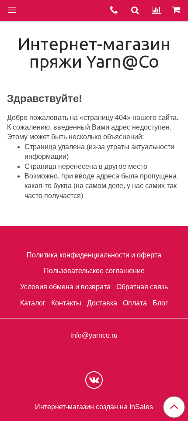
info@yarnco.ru (94, 335)
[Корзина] (177, 10)
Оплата (135, 303)
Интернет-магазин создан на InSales (94, 407)
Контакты (66, 303)
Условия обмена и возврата (65, 287)
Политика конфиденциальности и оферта (94, 255)
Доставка (102, 303)
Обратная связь (142, 287)
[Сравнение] (156, 10)
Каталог (32, 303)
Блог (160, 303)
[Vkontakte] (94, 380)
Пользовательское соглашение (94, 270)
